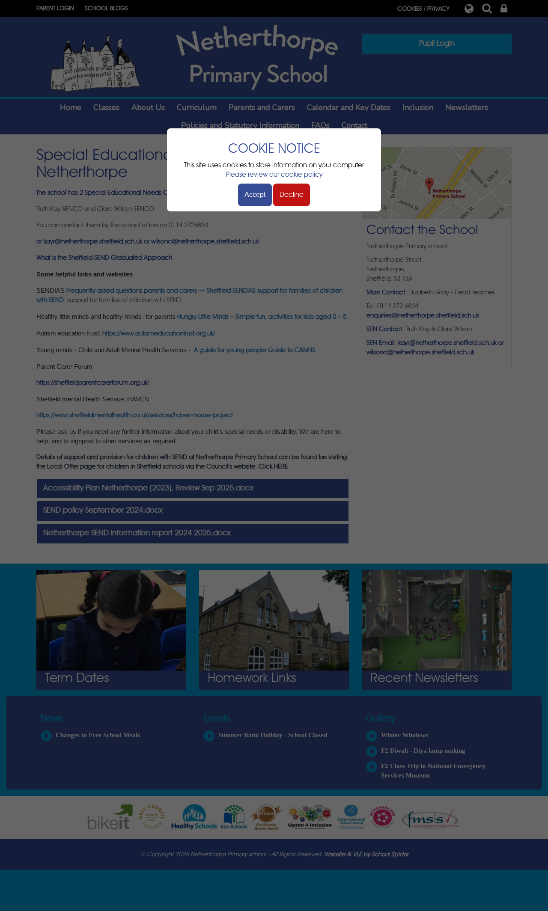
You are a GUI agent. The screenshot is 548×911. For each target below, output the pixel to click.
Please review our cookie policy (274, 174)
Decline (292, 194)
